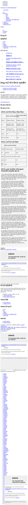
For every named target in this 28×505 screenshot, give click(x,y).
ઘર (3, 12)
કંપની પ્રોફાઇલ (6, 302)
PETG (7, 17)
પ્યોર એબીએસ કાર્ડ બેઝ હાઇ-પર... (15, 74)
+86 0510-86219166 (7, 295)
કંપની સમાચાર (6, 321)
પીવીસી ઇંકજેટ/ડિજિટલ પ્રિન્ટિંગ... (15, 62)
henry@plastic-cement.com (9, 296)
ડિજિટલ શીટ (10, 327)
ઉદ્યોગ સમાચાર (7, 322)
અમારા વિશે (5, 23)
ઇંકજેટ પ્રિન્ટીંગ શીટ (10, 328)
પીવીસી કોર (9, 55)
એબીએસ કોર (23, 327)
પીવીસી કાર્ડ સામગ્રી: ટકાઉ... (13, 68)
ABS (7, 14)
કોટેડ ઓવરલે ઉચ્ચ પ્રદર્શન (10, 249)
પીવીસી (7, 18)
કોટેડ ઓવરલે (17, 327)
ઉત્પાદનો (5, 13)
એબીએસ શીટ (4, 327)
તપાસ (10, 290)
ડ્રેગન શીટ (3, 328)
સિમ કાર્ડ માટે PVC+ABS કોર (13, 79)
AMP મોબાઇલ (4, 326)
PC (6, 15)
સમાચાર (5, 22)
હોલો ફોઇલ (8, 20)
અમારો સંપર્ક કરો (7, 24)
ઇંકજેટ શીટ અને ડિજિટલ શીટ (12, 19)
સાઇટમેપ (22, 324)
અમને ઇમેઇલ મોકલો (5, 102)
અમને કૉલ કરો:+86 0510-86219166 (8, 7)
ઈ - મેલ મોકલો (4, 331)
